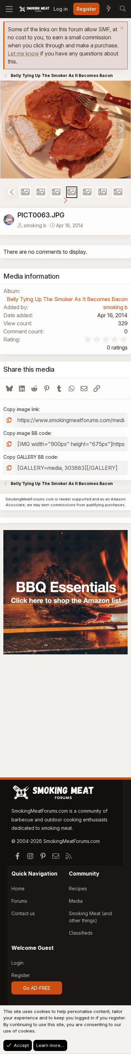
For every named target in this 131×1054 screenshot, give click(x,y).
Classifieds (81, 933)
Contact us (23, 913)
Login (17, 963)
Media (76, 901)
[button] (11, 192)
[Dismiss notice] (121, 28)
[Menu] (9, 9)
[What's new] (108, 9)
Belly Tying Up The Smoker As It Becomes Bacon (67, 299)
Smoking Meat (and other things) (90, 916)
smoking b (35, 225)
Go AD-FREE (36, 988)
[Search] (123, 9)
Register (20, 975)
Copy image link (21, 409)
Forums (19, 901)
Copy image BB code (27, 433)
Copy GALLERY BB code (30, 457)
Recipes (78, 888)
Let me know (23, 53)
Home (18, 888)
